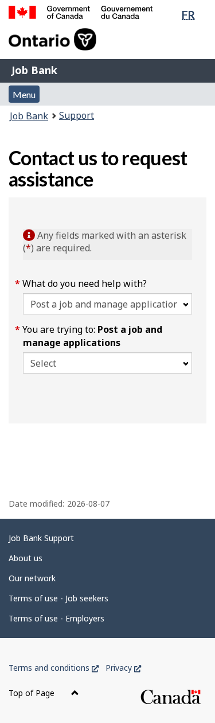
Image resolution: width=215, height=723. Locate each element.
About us (25, 558)
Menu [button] (24, 94)
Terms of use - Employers (56, 618)
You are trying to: (92, 336)
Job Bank (34, 70)
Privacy (123, 667)
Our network (32, 578)
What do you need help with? (85, 283)
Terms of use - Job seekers (58, 598)
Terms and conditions (54, 667)
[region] (107, 443)
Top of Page (33, 692)
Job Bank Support (41, 537)
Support (76, 115)
